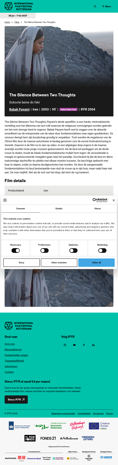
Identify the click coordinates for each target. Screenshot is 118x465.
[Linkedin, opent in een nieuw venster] (93, 345)
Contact (9, 372)
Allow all (96, 262)
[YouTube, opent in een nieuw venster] (74, 345)
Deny (21, 262)
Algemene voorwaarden (63, 413)
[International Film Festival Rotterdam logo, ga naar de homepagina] (19, 6)
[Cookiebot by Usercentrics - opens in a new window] (94, 200)
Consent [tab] (20, 208)
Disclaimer (98, 413)
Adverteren (11, 366)
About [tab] (97, 208)
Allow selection (59, 262)
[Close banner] (114, 200)
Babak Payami (19, 109)
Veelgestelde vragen (16, 355)
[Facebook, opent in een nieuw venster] (83, 345)
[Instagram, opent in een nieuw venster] (64, 345)
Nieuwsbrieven (13, 349)
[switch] (44, 250)
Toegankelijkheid (14, 360)
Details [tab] (59, 208)
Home (7, 22)
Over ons (10, 343)
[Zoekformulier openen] (95, 6)
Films (17, 22)
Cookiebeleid (84, 413)
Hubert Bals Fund (68, 109)
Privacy (109, 413)
